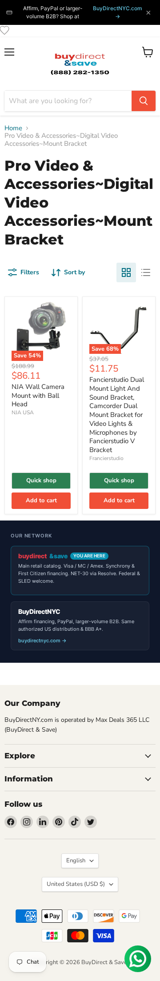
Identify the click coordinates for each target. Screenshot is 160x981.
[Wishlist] (4, 30)
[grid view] (126, 272)
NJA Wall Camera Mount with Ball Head (38, 395)
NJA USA (23, 412)
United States (76, 884)
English (75, 861)
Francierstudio (106, 458)
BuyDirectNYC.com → (117, 12)
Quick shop (41, 480)
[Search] (144, 101)
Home (13, 128)
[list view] (146, 272)
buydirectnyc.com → (42, 640)
